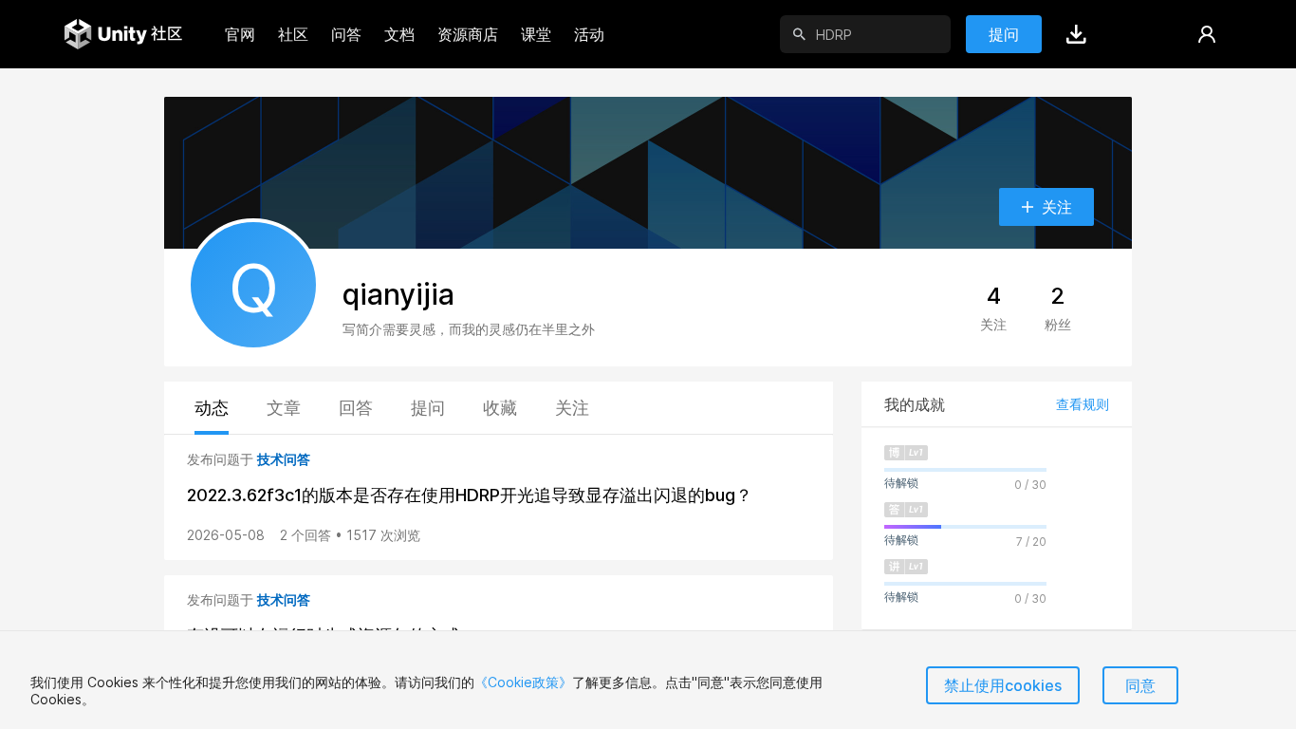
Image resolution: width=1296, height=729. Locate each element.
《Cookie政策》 (523, 682)
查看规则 (1082, 404)
